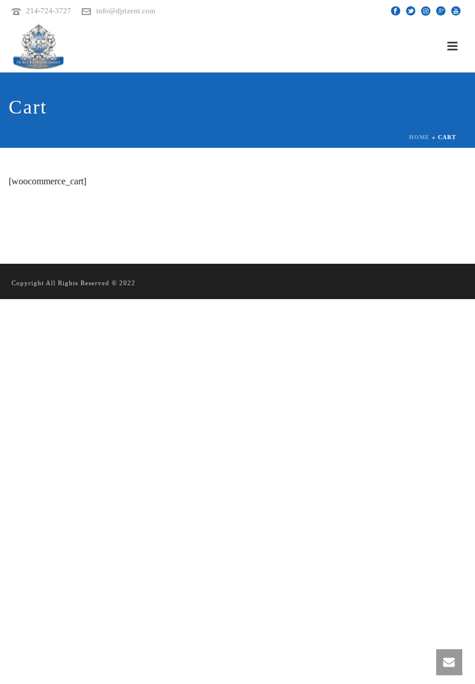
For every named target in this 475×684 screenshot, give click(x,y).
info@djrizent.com (125, 10)
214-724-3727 (48, 10)
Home (419, 137)
